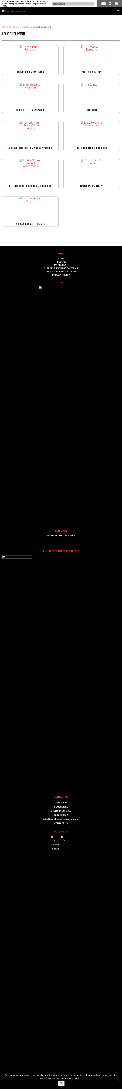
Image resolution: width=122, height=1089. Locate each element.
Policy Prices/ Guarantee (61, 271)
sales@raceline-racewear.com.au (61, 819)
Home (5, 27)
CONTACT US (61, 823)
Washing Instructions (61, 535)
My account (61, 265)
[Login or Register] (110, 3)
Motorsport (23, 27)
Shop (13, 27)
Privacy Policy (61, 275)
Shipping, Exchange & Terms (61, 268)
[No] (117, 1079)
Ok (61, 1083)
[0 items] (116, 3)
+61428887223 (61, 815)
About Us (61, 261)
